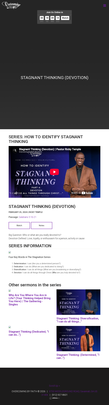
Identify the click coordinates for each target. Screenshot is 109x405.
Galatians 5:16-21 (27, 217)
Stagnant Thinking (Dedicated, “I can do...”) (29, 333)
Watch (65, 18)
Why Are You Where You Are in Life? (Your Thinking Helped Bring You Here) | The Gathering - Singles (30, 300)
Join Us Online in (54, 12)
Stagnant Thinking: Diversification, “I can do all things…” (77, 320)
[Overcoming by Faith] (11, 5)
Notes (41, 225)
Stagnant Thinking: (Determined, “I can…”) (77, 356)
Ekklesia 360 (54, 398)
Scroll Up (53, 385)
